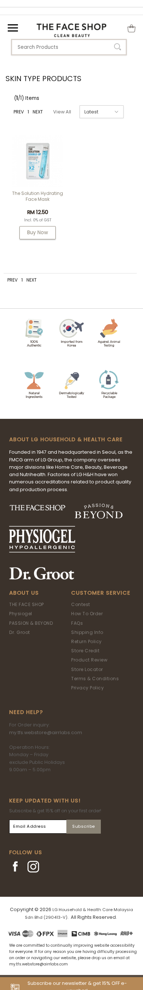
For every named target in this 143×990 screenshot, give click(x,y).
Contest (80, 604)
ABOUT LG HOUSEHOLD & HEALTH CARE (66, 439)
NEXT (38, 112)
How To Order (87, 613)
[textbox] (69, 47)
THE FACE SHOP (26, 604)
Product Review (89, 660)
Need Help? (26, 712)
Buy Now (37, 232)
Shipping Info (87, 632)
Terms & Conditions (95, 678)
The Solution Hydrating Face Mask (37, 196)
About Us (24, 592)
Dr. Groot (19, 632)
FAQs (77, 623)
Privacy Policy (87, 688)
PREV (19, 112)
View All (62, 112)
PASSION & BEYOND (31, 623)
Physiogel (20, 613)
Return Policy (86, 641)
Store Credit (85, 651)
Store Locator (87, 669)
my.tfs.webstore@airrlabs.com (45, 732)
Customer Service (101, 592)
